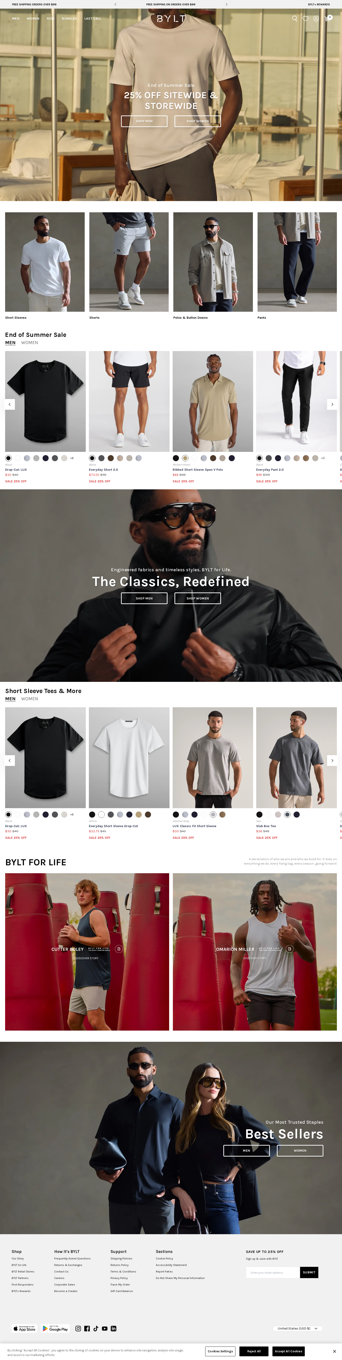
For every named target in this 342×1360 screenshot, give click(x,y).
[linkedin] (113, 1328)
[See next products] (332, 404)
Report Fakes (164, 1271)
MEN (246, 1151)
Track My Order (120, 1284)
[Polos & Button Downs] (213, 262)
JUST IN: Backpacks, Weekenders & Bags (171, 4)
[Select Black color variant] (8, 458)
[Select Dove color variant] (278, 814)
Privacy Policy (119, 1278)
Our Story (18, 1258)
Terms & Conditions (123, 1271)
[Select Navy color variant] (45, 458)
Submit (309, 1272)
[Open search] (295, 19)
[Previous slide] (115, 4)
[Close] (334, 1351)
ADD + (17, 444)
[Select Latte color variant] (222, 458)
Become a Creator (65, 1291)
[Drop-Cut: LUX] (45, 401)
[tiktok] (96, 1328)
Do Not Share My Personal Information (180, 1278)
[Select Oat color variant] (129, 458)
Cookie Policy (164, 1258)
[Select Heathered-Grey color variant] (36, 458)
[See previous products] (9, 404)
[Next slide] (226, 4)
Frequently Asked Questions (72, 1258)
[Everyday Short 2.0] (129, 401)
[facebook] (87, 1328)
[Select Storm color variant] (27, 458)
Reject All (254, 1351)
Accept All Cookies (288, 1351)
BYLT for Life (19, 1265)
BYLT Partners (20, 1278)
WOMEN (300, 1151)
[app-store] (24, 1328)
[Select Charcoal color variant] (55, 458)
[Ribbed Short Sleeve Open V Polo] (213, 401)
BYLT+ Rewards (319, 4)
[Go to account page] (316, 19)
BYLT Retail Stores (23, 1271)
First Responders (23, 1284)
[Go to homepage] (171, 18)
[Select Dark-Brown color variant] (110, 458)
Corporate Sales (64, 1284)
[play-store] (55, 1328)
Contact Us (61, 1271)
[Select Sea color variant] (287, 814)
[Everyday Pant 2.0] (296, 401)
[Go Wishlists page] (305, 18)
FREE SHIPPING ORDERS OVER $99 (34, 4)
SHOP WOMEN (198, 121)
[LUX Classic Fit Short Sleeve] (213, 757)
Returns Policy (120, 1265)
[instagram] (78, 1328)
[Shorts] (129, 262)
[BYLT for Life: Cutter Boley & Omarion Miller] (87, 952)
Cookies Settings (220, 1351)
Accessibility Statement (171, 1265)
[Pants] (297, 262)
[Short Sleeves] (45, 262)
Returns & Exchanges (68, 1265)
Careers (59, 1278)
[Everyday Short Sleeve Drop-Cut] (129, 757)
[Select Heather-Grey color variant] (213, 814)
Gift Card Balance (122, 1291)
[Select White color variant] (17, 458)
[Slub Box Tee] (296, 757)
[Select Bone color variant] (64, 458)
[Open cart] (327, 19)
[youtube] (104, 1328)
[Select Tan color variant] (306, 458)
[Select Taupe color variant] (120, 458)
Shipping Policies (121, 1258)
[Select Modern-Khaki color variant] (185, 458)
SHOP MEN (144, 121)
